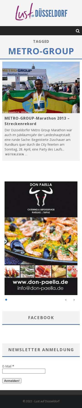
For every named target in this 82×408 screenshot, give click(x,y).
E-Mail (8, 366)
